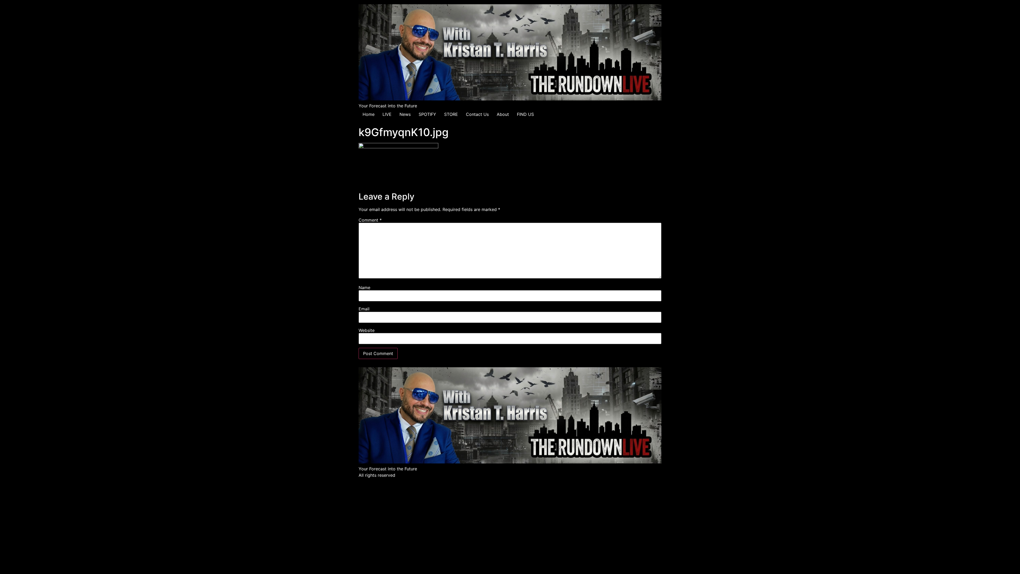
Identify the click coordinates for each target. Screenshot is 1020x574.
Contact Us (477, 114)
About (503, 114)
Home (369, 114)
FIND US (525, 114)
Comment (370, 220)
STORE (451, 114)
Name (364, 287)
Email (364, 309)
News (405, 114)
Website (367, 330)
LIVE (387, 114)
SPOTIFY (427, 114)
